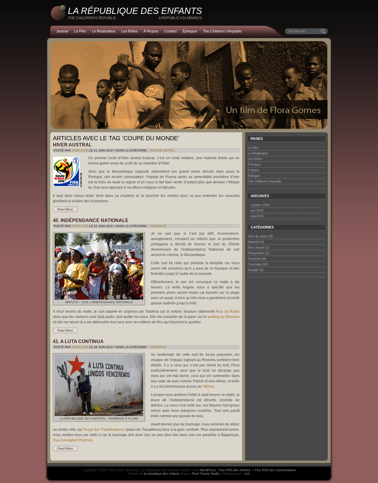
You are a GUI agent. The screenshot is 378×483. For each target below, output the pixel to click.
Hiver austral (72, 144)
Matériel (253, 242)
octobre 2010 (260, 205)
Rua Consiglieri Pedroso (72, 440)
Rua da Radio (227, 311)
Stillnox (208, 386)
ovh (247, 473)
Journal (62, 31)
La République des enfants (135, 11)
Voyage (253, 270)
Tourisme (254, 258)
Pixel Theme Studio (205, 473)
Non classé (256, 247)
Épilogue (190, 31)
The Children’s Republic (222, 31)
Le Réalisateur (103, 31)
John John (79, 150)
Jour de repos (161, 150)
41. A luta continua (78, 341)
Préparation (256, 253)
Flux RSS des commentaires (275, 470)
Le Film (80, 31)
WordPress (208, 470)
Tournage (157, 226)
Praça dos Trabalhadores (104, 429)
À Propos (151, 31)
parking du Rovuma (223, 317)
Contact (170, 31)
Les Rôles (129, 31)
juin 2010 (257, 210)
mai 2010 (257, 216)
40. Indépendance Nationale (90, 220)
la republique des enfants (162, 473)
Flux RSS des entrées (234, 470)
